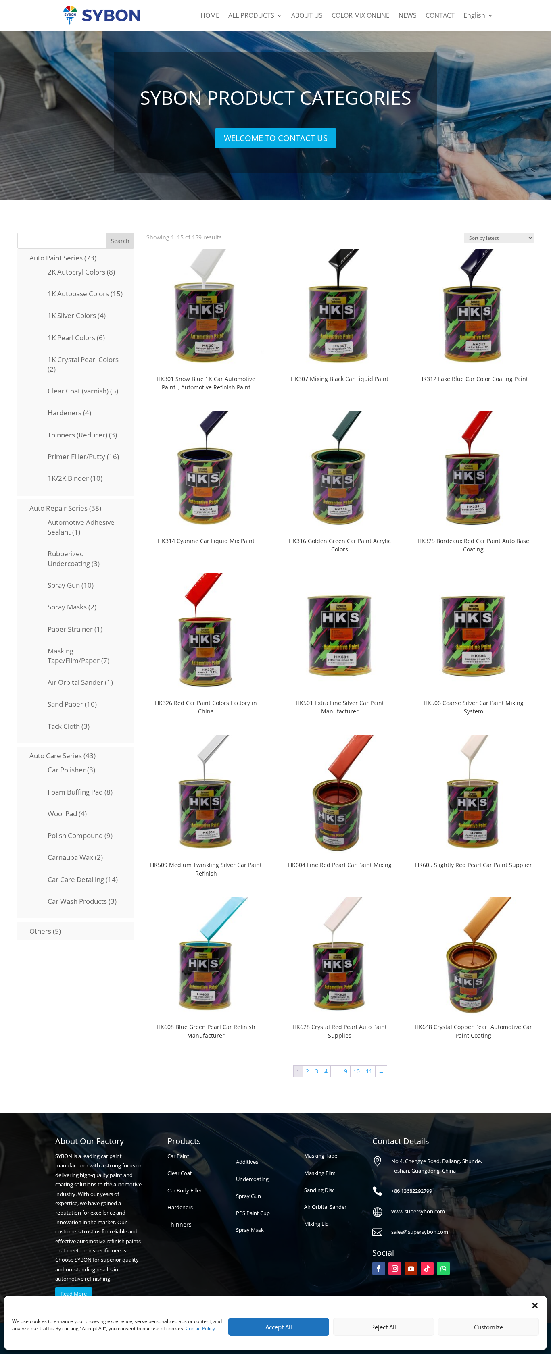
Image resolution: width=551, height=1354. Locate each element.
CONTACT (440, 15)
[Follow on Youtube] (411, 1268)
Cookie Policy (200, 1328)
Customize (488, 1327)
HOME (209, 15)
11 (369, 1071)
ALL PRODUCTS (251, 15)
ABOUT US (307, 15)
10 (356, 1071)
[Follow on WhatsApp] (443, 1268)
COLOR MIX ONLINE (361, 15)
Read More (74, 1293)
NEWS (408, 15)
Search (120, 241)
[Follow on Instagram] (394, 1268)
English (474, 15)
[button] (535, 1306)
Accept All (278, 1327)
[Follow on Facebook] (378, 1268)
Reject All (383, 1327)
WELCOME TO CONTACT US (276, 138)
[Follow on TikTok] (427, 1268)
